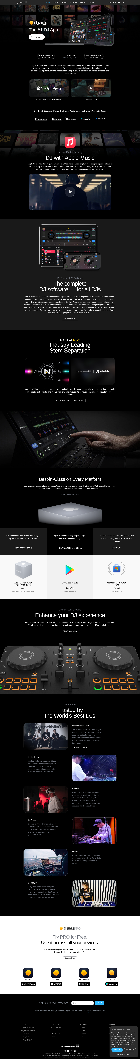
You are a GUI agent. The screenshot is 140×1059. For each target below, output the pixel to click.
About (84, 1028)
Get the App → (36, 37)
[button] (70, 318)
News (84, 1034)
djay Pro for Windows (28, 1031)
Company (91, 2)
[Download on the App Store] (41, 119)
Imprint (71, 1053)
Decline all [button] (130, 1050)
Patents (93, 1053)
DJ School (73, 2)
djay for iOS (28, 1034)
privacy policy (88, 1012)
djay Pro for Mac (28, 1028)
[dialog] (124, 1041)
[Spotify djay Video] (70, 192)
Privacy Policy (77, 1053)
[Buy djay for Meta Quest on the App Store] (100, 119)
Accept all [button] (117, 1050)
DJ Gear (64, 2)
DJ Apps (55, 2)
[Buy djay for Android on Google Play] (85, 119)
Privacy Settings (86, 1053)
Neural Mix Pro (28, 1040)
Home (48, 2)
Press (84, 1037)
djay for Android (28, 1037)
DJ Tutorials (56, 1037)
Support (82, 2)
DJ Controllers (56, 1028)
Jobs (84, 1031)
